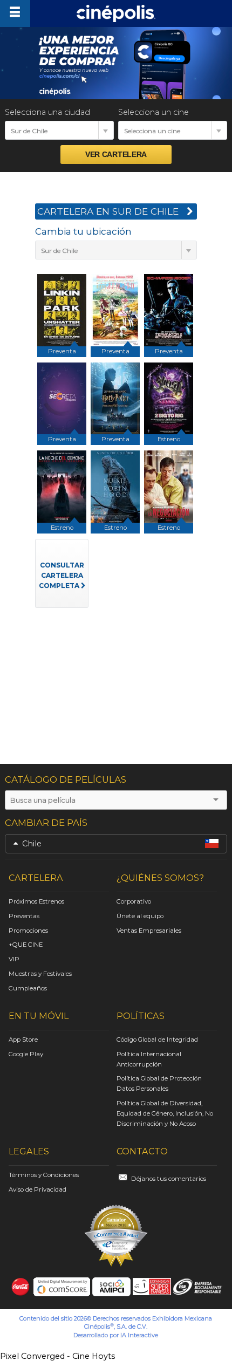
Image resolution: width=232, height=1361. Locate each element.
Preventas (24, 916)
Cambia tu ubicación (83, 231)
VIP (14, 959)
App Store (23, 1039)
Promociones (28, 930)
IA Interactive (139, 1335)
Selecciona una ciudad (47, 112)
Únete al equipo (140, 916)
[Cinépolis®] (116, 13)
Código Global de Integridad (157, 1039)
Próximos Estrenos (36, 901)
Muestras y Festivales (40, 973)
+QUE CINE (26, 944)
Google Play (26, 1054)
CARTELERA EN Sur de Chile (108, 211)
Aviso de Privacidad (37, 1189)
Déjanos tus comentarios (168, 1178)
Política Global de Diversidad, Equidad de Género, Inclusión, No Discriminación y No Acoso (165, 1113)
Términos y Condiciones (44, 1175)
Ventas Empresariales (149, 930)
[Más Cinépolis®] (15, 13)
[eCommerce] (116, 1236)
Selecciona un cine (153, 112)
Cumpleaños (28, 988)
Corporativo (134, 901)
